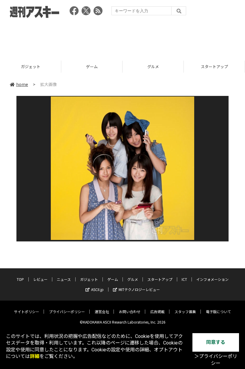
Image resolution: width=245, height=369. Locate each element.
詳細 (34, 356)
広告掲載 (157, 311)
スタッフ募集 (185, 311)
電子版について (218, 311)
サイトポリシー (26, 311)
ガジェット (30, 66)
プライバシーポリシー (67, 311)
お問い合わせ (129, 311)
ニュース (64, 279)
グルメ (153, 66)
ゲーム (92, 66)
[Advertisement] (122, 37)
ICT (184, 279)
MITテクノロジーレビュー (139, 289)
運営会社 (102, 311)
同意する (215, 342)
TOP (20, 279)
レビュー (40, 279)
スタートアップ (214, 66)
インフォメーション (212, 279)
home (22, 84)
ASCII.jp (97, 289)
